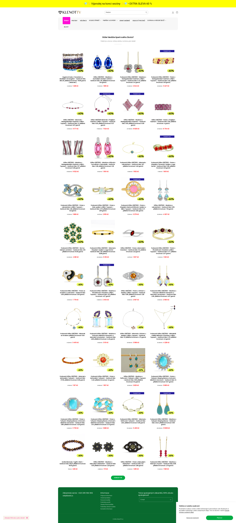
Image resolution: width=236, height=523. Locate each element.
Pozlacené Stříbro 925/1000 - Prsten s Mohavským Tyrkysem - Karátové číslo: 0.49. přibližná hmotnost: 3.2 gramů (103, 378)
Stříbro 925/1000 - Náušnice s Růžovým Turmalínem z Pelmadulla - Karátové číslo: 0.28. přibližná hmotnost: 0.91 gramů (102, 165)
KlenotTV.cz (120, 519)
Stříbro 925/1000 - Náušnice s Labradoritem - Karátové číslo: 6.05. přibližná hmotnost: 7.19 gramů (163, 207)
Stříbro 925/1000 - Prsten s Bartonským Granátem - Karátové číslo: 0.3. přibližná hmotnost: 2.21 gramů (133, 250)
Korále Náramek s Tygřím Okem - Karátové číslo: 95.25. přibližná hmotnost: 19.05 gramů (73, 463)
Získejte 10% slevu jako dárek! (15, 518)
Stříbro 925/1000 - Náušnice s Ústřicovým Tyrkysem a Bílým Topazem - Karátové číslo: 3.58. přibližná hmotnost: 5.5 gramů (133, 379)
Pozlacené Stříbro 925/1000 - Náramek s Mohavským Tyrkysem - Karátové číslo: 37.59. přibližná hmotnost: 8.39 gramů (73, 378)
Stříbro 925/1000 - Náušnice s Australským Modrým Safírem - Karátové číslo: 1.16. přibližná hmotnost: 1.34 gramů (103, 79)
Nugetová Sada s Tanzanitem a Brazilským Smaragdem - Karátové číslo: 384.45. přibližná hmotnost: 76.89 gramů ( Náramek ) (73, 79)
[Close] (27, 518)
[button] (95, 20)
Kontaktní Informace (106, 509)
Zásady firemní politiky (106, 504)
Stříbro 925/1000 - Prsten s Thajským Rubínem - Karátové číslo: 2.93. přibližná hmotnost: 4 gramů (163, 121)
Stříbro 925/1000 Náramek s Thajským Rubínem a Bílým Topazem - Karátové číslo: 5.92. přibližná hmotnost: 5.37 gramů (103, 122)
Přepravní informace (106, 495)
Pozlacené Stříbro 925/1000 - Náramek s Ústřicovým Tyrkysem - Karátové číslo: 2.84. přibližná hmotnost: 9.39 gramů (133, 421)
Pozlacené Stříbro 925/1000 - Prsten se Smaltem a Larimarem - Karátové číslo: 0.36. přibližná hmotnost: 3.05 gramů (72, 292)
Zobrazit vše (118, 478)
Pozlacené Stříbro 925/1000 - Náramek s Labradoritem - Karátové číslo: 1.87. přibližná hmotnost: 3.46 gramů (133, 164)
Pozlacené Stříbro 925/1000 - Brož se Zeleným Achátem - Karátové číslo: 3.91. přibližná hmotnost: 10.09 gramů (73, 250)
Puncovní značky (105, 500)
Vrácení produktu (105, 498)
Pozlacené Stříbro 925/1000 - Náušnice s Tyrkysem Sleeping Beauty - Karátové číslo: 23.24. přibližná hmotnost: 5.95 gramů (163, 422)
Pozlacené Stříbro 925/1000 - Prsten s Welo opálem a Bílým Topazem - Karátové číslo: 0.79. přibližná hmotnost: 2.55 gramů (103, 208)
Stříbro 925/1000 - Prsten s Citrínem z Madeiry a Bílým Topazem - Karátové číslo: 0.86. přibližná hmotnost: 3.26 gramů (133, 293)
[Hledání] (146, 12)
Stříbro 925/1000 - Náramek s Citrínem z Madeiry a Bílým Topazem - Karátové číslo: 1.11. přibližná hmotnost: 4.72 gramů (133, 335)
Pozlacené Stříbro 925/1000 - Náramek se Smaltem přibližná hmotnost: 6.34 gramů (72, 335)
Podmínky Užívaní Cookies (107, 506)
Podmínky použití (105, 502)
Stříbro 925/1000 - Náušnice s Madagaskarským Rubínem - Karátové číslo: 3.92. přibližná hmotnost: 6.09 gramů (133, 122)
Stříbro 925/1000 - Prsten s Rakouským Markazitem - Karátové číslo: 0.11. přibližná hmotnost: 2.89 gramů (133, 463)
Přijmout (219, 518)
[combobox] (126, 12)
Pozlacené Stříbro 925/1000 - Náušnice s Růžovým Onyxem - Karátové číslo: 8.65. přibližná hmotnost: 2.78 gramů (163, 463)
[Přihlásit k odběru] (170, 500)
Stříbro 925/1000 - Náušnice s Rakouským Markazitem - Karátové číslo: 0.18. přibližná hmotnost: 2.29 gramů (103, 463)
